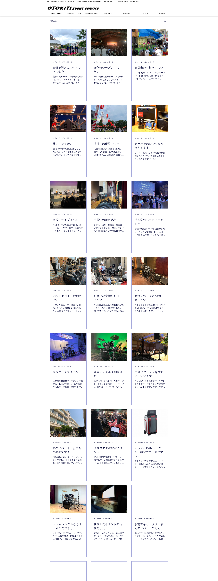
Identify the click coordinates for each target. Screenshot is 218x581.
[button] (165, 21)
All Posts (53, 21)
